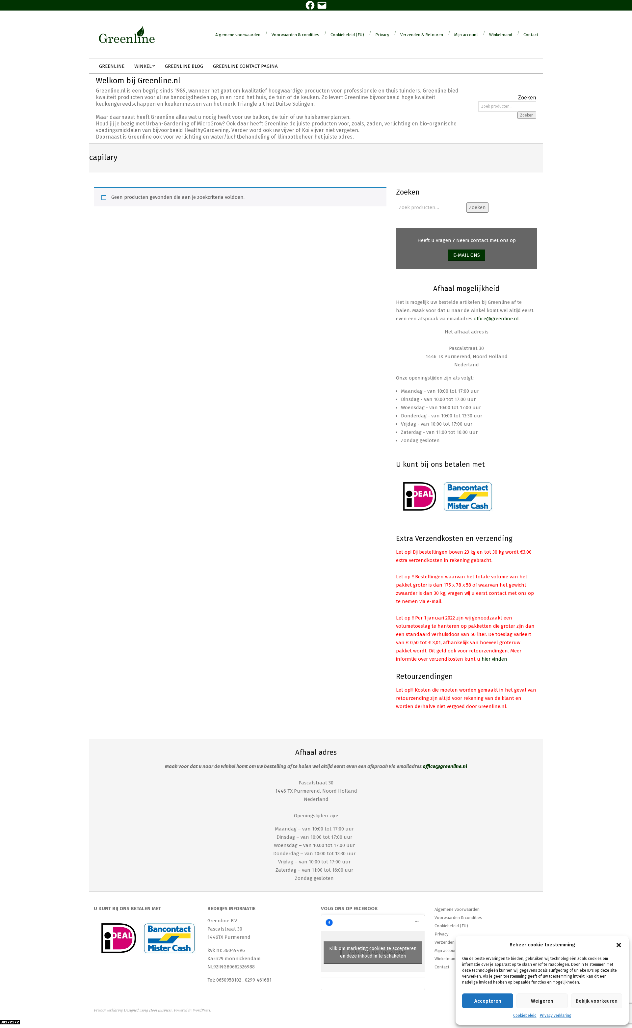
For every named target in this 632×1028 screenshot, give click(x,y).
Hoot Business (160, 1010)
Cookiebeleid (525, 1015)
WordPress (201, 1010)
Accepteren (487, 1001)
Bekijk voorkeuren (597, 1001)
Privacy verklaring (555, 1015)
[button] (619, 945)
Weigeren (542, 1001)
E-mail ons (466, 255)
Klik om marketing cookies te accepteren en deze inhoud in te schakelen (372, 952)
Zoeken (527, 115)
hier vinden (494, 659)
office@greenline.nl (496, 319)
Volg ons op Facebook (349, 908)
